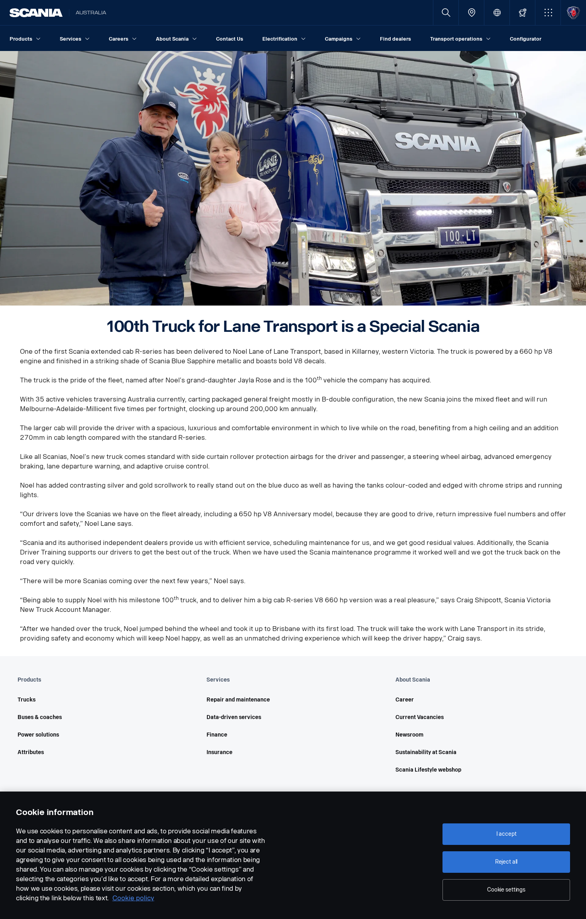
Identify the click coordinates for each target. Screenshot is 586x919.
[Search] (445, 12)
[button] (547, 12)
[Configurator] (522, 12)
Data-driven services (233, 717)
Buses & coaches (40, 717)
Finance (216, 734)
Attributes (31, 752)
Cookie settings (506, 889)
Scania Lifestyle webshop (428, 769)
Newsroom (409, 734)
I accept (506, 834)
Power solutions (38, 734)
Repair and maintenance (238, 699)
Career (404, 699)
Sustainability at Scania (425, 752)
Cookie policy (133, 898)
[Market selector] (496, 12)
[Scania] (36, 12)
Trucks (26, 699)
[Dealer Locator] (471, 12)
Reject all (506, 861)
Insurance (219, 752)
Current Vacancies (419, 717)
